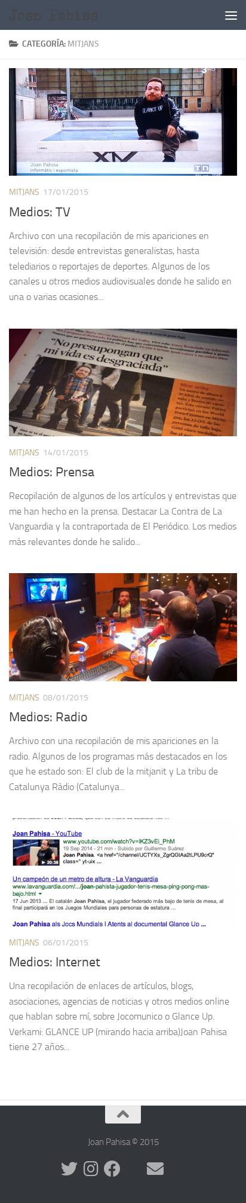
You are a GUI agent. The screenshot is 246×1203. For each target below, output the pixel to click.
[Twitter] (69, 1169)
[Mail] (155, 1169)
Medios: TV (39, 212)
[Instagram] (90, 1169)
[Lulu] (133, 1169)
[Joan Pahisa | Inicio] (72, 15)
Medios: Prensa (51, 472)
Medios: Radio (48, 717)
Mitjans (24, 192)
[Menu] (231, 15)
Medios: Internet (54, 962)
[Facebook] (112, 1169)
